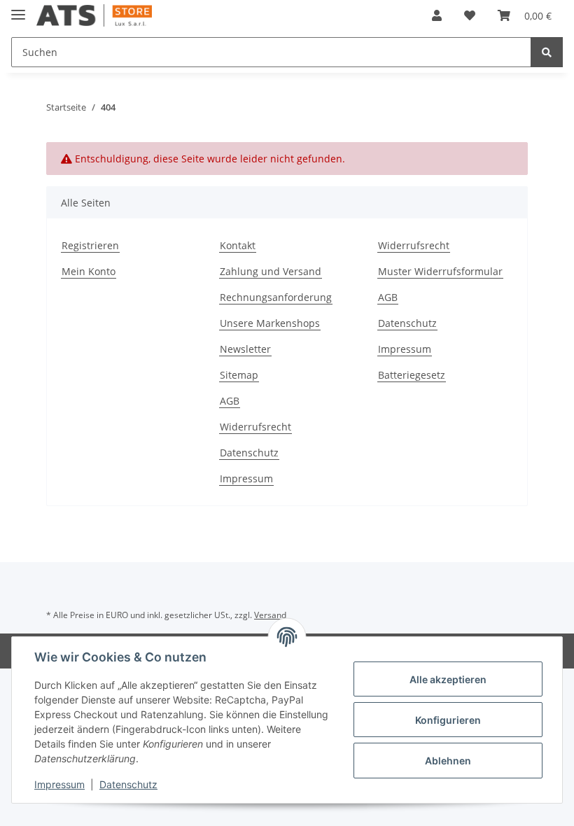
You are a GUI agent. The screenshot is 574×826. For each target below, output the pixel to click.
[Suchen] (547, 52)
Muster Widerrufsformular (440, 271)
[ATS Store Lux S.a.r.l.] (94, 15)
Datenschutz (407, 323)
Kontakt (237, 245)
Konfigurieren (448, 720)
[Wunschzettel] (469, 15)
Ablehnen (448, 760)
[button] (437, 15)
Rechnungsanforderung (276, 297)
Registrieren (90, 245)
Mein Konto (88, 271)
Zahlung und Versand (270, 271)
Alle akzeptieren (448, 679)
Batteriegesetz (411, 375)
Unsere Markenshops (270, 323)
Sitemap (239, 375)
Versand (270, 615)
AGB (388, 297)
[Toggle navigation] (18, 9)
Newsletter (245, 349)
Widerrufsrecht (413, 245)
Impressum (404, 349)
